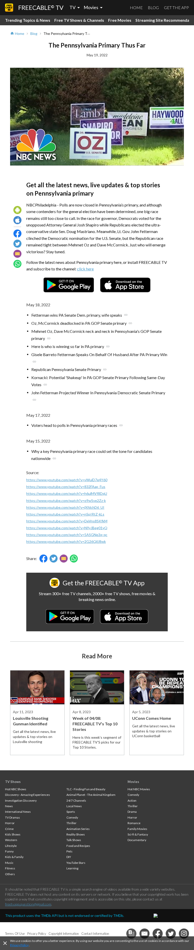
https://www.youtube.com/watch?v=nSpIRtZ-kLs (65, 514)
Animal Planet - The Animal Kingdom (90, 795)
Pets (69, 851)
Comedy (72, 817)
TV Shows (13, 782)
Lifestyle (11, 846)
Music (9, 863)
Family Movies (137, 829)
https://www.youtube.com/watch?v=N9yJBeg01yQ (66, 528)
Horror (10, 823)
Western (11, 840)
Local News (74, 806)
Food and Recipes (78, 846)
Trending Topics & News (27, 20)
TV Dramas (12, 817)
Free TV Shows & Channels (79, 20)
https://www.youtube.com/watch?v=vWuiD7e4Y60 (66, 480)
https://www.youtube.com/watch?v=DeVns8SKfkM (66, 521)
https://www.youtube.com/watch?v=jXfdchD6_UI (65, 507)
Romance (134, 823)
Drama (132, 812)
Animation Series (78, 829)
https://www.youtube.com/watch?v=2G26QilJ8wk (66, 541)
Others (10, 874)
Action (132, 800)
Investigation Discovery (21, 800)
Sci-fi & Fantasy (138, 834)
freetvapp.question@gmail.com (28, 904)
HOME (136, 7)
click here (85, 268)
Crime (9, 829)
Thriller (71, 823)
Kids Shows (12, 834)
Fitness (10, 868)
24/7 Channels (76, 800)
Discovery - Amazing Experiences (27, 795)
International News (18, 812)
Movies (133, 782)
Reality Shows (75, 834)
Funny (9, 851)
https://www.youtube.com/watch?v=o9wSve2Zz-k (66, 500)
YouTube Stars (75, 863)
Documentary (137, 840)
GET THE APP (176, 7)
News (9, 806)
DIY (68, 857)
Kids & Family (14, 857)
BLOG (153, 7)
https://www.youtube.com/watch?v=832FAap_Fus (65, 486)
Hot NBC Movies (139, 789)
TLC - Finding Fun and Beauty (85, 789)
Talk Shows (73, 840)
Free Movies (119, 20)
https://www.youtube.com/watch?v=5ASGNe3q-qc (66, 534)
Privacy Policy (19, 945)
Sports (70, 812)
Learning (72, 868)
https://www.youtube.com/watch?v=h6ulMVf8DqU (66, 493)
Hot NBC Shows (15, 789)
